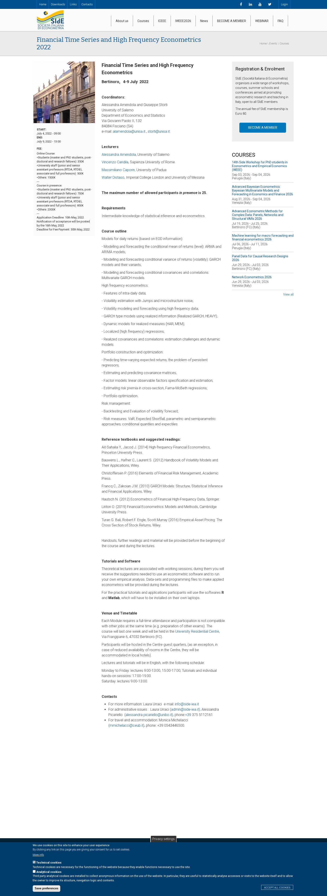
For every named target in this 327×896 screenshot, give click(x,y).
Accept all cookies (277, 887)
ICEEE (162, 21)
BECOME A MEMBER (231, 21)
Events (273, 43)
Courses (143, 21)
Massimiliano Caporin (118, 170)
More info (38, 854)
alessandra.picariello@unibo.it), (150, 715)
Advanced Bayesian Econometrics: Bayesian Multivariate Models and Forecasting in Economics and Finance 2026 (262, 190)
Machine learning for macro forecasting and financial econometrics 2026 (263, 237)
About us (122, 21)
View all (288, 294)
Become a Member (262, 127)
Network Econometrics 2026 (252, 277)
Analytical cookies (48, 872)
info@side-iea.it (187, 704)
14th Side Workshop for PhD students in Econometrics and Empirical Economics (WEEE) (260, 166)
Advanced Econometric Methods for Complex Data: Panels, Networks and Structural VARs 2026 (257, 214)
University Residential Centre (197, 631)
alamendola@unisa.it (129, 131)
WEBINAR (261, 21)
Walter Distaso (113, 177)
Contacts (87, 4)
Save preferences (46, 888)
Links (73, 4)
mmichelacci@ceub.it (126, 725)
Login (284, 4)
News (204, 21)
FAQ (280, 21)
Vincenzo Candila (115, 162)
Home (42, 4)
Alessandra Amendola (119, 154)
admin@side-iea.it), (186, 709)
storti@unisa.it (159, 131)
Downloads (58, 4)
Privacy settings (163, 839)
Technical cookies (48, 862)
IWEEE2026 (183, 21)
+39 (188, 715)
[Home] (50, 20)
